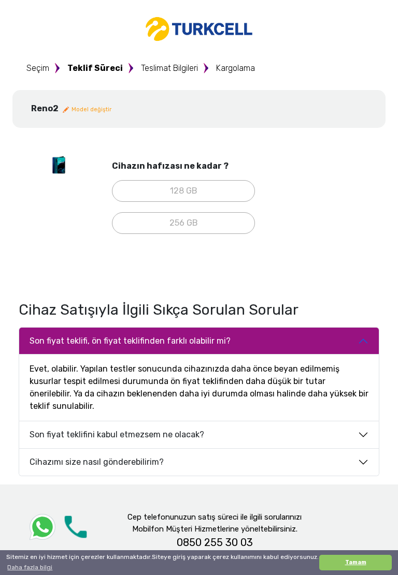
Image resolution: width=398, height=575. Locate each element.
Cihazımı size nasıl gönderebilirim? (97, 462)
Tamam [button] (355, 562)
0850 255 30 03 (215, 542)
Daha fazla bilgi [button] (29, 567)
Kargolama (235, 68)
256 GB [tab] (183, 223)
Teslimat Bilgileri (169, 68)
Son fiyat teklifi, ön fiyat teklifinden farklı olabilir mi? (130, 341)
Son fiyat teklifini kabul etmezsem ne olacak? (117, 434)
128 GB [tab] (183, 191)
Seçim (37, 68)
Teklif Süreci (95, 68)
